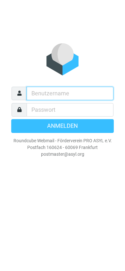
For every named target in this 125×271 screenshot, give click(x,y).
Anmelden (62, 126)
